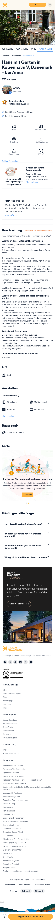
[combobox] (26, 891)
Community (7, 704)
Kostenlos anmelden (37, 5)
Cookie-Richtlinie (24, 885)
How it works (8, 853)
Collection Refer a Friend (13, 832)
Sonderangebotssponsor (13, 818)
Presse (6, 708)
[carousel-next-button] (50, 27)
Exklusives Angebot (11, 861)
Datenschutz (9, 885)
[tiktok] (15, 662)
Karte (33, 49)
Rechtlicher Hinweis (43, 885)
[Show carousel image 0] (27, 27)
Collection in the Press (12, 829)
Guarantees (8, 836)
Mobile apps (8, 701)
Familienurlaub (9, 811)
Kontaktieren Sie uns (11, 754)
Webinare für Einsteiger (12, 793)
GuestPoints (8, 727)
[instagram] (10, 662)
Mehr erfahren (32, 182)
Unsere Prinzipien (10, 720)
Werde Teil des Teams (12, 694)
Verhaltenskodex (38, 880)
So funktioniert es (10, 724)
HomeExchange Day (11, 797)
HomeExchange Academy (13, 776)
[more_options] (4, 916)
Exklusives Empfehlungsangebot (16, 800)
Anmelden (27, 495)
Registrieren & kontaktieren (30, 916)
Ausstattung (22, 49)
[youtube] (31, 662)
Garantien (7, 734)
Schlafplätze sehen (10, 161)
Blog (5, 697)
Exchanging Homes (11, 825)
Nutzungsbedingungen (19, 880)
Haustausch (8, 807)
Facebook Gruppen (11, 773)
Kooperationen (9, 868)
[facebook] (5, 662)
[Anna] (7, 89)
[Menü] (50, 5)
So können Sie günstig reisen (14, 769)
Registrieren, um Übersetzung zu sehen (38, 230)
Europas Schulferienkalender (15, 783)
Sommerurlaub (9, 814)
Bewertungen (45, 49)
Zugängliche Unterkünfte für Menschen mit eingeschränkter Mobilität (27, 788)
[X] (26, 662)
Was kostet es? (9, 731)
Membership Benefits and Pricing (16, 839)
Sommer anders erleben (13, 766)
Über (5, 690)
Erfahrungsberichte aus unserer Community (20, 871)
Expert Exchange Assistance (14, 846)
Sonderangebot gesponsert (14, 843)
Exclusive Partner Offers (12, 850)
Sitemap (13, 891)
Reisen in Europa (9, 804)
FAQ (5, 750)
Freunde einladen (10, 738)
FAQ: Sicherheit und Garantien (15, 821)
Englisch (47, 236)
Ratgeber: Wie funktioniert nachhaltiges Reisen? (22, 780)
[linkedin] (20, 662)
